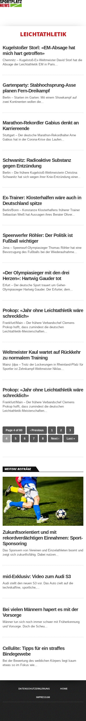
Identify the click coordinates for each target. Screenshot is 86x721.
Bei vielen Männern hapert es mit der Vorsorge (40, 612)
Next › (55, 438)
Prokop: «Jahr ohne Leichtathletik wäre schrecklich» (43, 313)
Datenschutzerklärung (34, 688)
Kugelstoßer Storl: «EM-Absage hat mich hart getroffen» (39, 50)
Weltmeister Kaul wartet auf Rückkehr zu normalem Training (42, 354)
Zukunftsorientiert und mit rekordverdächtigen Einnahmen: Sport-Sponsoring (43, 538)
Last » (71, 438)
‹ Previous (37, 430)
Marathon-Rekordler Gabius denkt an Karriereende (41, 125)
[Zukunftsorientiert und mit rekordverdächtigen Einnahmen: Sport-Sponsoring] (43, 524)
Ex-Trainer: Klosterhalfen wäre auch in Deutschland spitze (42, 200)
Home (64, 688)
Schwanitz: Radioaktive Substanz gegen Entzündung (37, 163)
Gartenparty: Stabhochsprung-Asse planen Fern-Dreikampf (39, 87)
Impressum (43, 697)
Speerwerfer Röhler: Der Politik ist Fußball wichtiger (38, 238)
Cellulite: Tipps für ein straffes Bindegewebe (33, 651)
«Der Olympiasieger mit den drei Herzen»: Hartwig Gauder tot (36, 275)
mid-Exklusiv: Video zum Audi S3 (37, 576)
